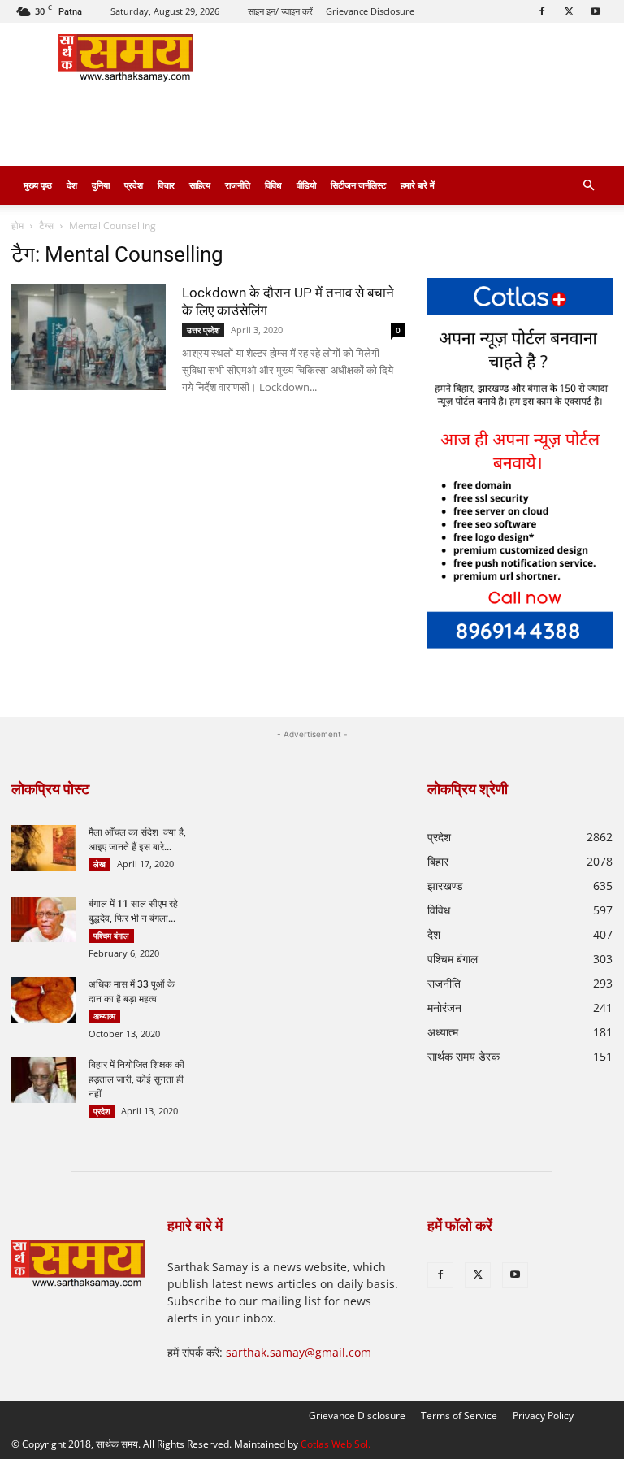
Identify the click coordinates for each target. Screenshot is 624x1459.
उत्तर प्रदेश (203, 330)
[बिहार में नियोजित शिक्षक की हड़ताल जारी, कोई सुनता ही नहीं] (43, 1080)
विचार (166, 185)
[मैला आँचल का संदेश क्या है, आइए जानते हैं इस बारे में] (43, 848)
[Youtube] (595, 11)
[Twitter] (569, 11)
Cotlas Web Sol (334, 1444)
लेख (99, 864)
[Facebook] (542, 11)
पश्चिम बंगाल (111, 935)
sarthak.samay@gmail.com (298, 1352)
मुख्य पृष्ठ (38, 185)
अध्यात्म (104, 1016)
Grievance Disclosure (370, 11)
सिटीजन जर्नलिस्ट (358, 185)
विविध (273, 185)
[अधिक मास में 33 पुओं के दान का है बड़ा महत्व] (43, 1000)
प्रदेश (133, 185)
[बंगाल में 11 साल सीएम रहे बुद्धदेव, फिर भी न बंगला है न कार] (43, 919)
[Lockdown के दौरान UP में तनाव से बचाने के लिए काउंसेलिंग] (88, 337)
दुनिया (101, 185)
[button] (588, 185)
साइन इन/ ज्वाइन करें (280, 11)
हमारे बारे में (418, 185)
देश (72, 185)
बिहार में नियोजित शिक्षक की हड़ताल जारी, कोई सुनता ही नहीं (136, 1079)
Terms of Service (459, 1415)
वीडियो (306, 185)
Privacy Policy (543, 1415)
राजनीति (237, 185)
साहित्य (199, 185)
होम (17, 225)
